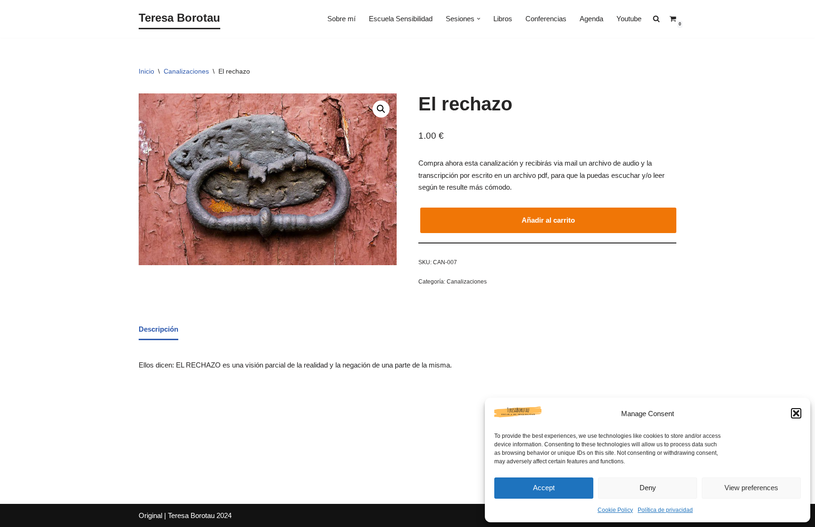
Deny (648, 488)
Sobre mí (341, 19)
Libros (502, 19)
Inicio (146, 71)
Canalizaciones (186, 71)
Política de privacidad (665, 510)
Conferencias (545, 19)
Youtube (628, 19)
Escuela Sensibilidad (400, 19)
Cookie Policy (615, 510)
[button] (796, 413)
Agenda (591, 19)
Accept (544, 488)
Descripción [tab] (158, 329)
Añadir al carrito (548, 220)
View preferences (751, 488)
